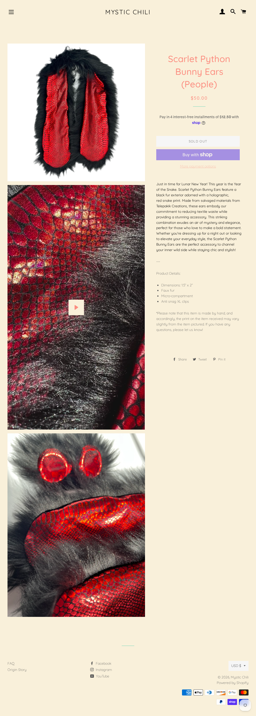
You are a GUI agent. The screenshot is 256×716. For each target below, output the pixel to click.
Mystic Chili (127, 12)
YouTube (102, 676)
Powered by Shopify (232, 682)
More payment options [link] (198, 166)
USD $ (236, 665)
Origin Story (17, 669)
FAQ (11, 663)
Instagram (103, 669)
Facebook (103, 663)
